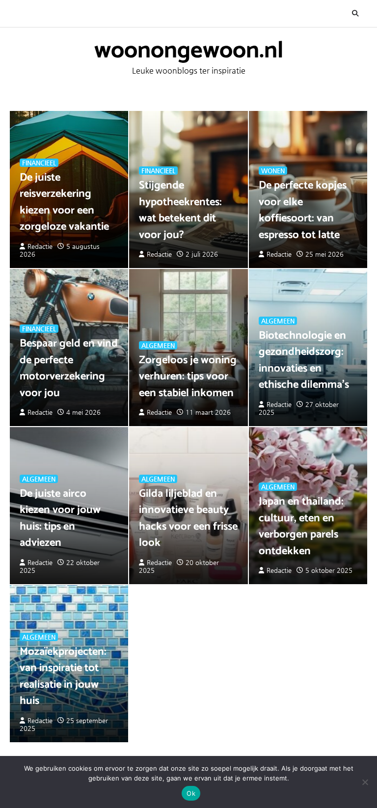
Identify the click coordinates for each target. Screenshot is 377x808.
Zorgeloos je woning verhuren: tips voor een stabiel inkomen (188, 376)
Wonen (273, 170)
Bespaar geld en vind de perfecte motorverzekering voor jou (69, 368)
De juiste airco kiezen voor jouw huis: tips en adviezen (60, 518)
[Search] (355, 13)
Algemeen (158, 345)
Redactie (40, 246)
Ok (191, 793)
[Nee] (365, 782)
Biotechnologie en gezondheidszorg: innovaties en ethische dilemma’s (304, 360)
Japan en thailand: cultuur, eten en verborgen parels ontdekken (301, 526)
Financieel (39, 162)
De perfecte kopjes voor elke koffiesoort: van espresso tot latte (303, 209)
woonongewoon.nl (188, 51)
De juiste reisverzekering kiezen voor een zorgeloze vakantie (64, 202)
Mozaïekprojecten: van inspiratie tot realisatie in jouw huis (63, 676)
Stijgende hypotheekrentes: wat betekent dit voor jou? (180, 209)
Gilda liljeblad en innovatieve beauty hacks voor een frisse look (188, 518)
